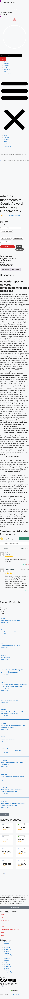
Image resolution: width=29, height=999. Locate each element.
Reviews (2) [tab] (15, 269)
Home (5, 61)
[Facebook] (2, 980)
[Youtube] (10, 980)
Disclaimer (7, 943)
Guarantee (7, 947)
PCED (2, 917)
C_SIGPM (22, 864)
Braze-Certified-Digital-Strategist (10, 929)
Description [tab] (6, 269)
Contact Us (7, 69)
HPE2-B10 (7, 864)
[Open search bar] (0, 53)
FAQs (5, 67)
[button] (14, 105)
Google (6, 154)
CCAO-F (3, 914)
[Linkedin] (14, 980)
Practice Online (19, 249)
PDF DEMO (19, 246)
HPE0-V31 (22, 840)
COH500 (6, 828)
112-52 (2, 923)
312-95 (2, 926)
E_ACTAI (22, 852)
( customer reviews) (13, 215)
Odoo (2, 932)
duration (3, 235)
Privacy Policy (8, 955)
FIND (3, 59)
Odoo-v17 (3, 935)
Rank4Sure (16, 994)
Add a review (24, 539)
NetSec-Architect (5, 920)
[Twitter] (6, 980)
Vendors (6, 63)
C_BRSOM (6, 852)
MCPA (22, 828)
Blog (5, 71)
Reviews (6, 65)
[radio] (4, 228)
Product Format (4, 224)
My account (7, 73)
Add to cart (7, 246)
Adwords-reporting (14, 154)
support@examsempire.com (8, 983)
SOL (7, 840)
